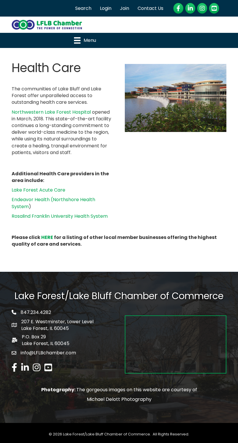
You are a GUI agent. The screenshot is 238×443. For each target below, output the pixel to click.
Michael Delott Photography (119, 399)
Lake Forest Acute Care (38, 190)
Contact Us (150, 8)
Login (105, 8)
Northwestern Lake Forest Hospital (51, 112)
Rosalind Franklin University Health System (60, 216)
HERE (47, 237)
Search (83, 8)
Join (124, 8)
